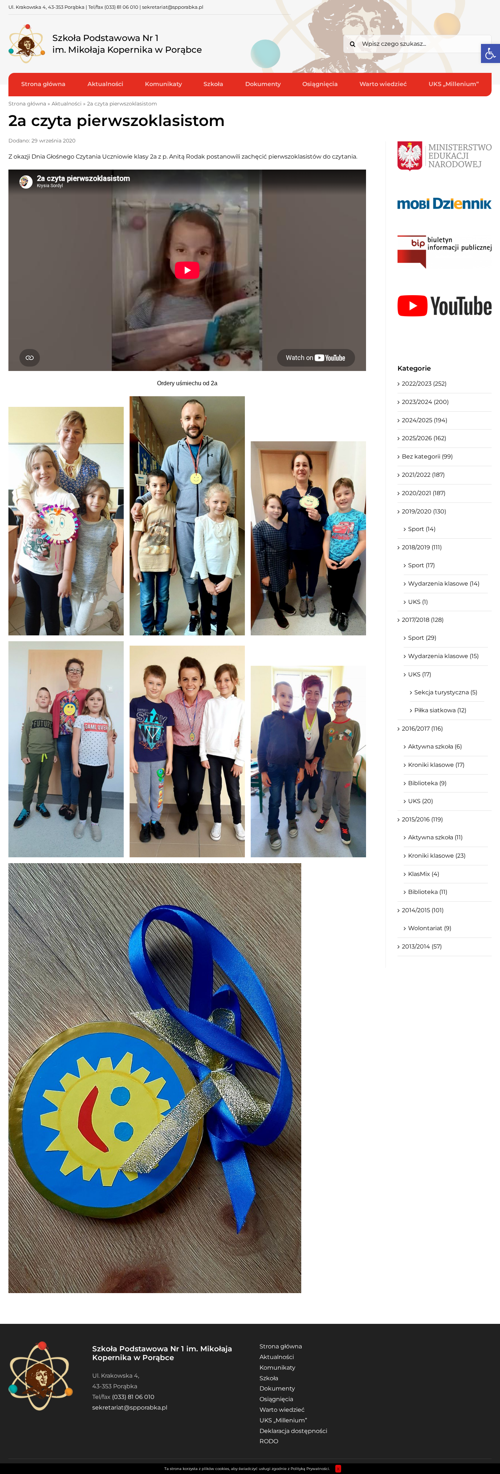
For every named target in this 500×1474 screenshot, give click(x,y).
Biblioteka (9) (427, 783)
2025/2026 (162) (424, 438)
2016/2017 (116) (422, 728)
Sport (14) (422, 529)
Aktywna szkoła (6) (435, 746)
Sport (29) (422, 637)
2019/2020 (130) (424, 511)
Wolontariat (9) (429, 928)
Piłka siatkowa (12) (440, 710)
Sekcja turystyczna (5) (445, 692)
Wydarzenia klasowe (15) (443, 656)
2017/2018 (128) (423, 619)
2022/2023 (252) (424, 383)
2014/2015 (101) (423, 910)
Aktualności (67, 103)
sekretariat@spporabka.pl (173, 7)
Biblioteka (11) (427, 891)
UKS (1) (418, 601)
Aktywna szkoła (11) (435, 837)
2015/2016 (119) (422, 819)
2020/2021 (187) (423, 493)
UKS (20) (420, 801)
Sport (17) (421, 565)
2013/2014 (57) (422, 946)
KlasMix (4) (423, 873)
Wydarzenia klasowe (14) (444, 583)
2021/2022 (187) (423, 474)
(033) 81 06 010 (121, 7)
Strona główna (27, 103)
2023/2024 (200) (425, 401)
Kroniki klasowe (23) (437, 855)
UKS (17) (419, 674)
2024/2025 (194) (424, 420)
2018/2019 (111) (422, 547)
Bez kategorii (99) (427, 456)
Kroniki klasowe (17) (436, 764)
